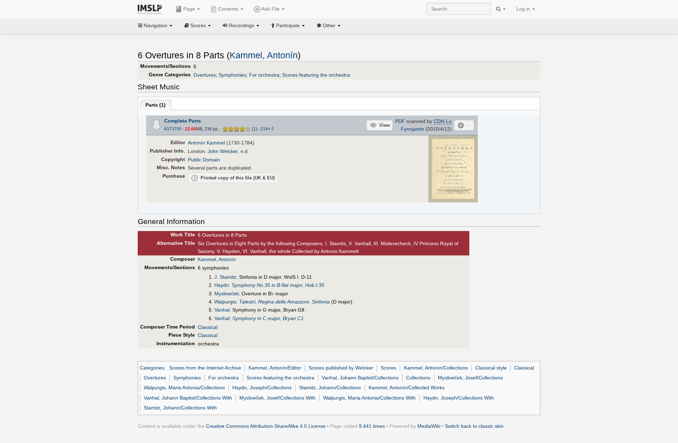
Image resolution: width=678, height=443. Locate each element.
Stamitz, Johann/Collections (330, 387)
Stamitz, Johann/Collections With (180, 407)
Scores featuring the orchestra (316, 75)
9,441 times (372, 426)
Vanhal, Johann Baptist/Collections (360, 377)
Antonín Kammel (206, 143)
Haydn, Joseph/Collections (262, 387)
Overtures (205, 75)
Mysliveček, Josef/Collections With (277, 398)
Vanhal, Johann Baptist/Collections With (188, 398)
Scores (388, 368)
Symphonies (232, 75)
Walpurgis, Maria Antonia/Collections (184, 387)
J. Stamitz (225, 277)
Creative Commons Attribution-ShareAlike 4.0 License (266, 426)
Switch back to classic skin (474, 426)
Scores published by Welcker (341, 368)
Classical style (491, 368)
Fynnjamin (412, 129)
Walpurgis (225, 302)
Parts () (155, 105)
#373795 (173, 128)
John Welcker (223, 151)
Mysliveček (226, 293)
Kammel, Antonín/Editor (275, 368)
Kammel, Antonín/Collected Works (407, 387)
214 (264, 128)
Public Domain (204, 160)
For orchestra (264, 75)
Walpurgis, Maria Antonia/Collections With (369, 398)
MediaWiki (428, 426)
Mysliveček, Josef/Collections (470, 377)
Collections (418, 377)
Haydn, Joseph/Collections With (458, 398)
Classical (208, 327)
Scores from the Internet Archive (205, 368)
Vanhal (222, 310)
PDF (400, 121)
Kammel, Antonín (264, 55)
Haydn (221, 285)
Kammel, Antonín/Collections (436, 368)
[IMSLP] (151, 9)
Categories (152, 368)
